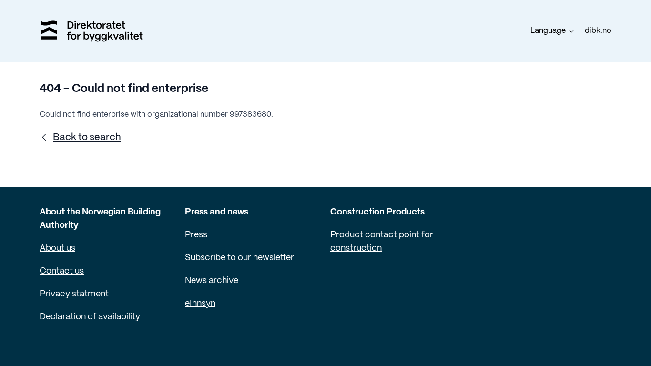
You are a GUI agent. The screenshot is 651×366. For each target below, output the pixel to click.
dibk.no (598, 30)
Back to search (87, 137)
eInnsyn (200, 304)
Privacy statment (74, 294)
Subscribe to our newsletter (239, 258)
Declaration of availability (90, 317)
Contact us (62, 271)
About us (57, 248)
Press (196, 235)
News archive (211, 281)
